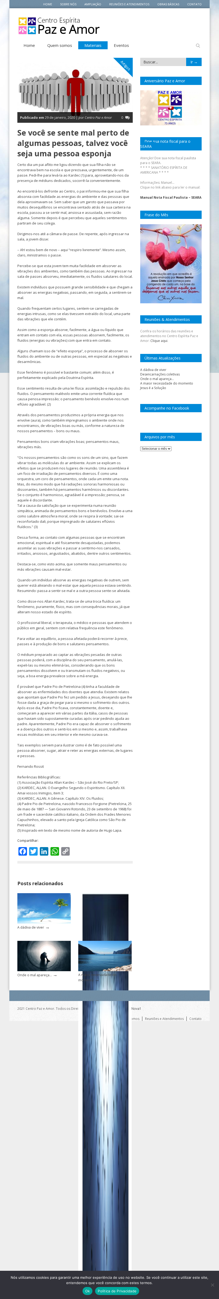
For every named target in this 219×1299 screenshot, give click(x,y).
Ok (87, 1291)
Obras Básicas (168, 4)
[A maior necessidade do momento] (105, 970)
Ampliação (92, 4)
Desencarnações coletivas (160, 374)
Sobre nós (68, 4)
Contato (194, 4)
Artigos (126, 65)
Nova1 (136, 1008)
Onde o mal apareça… (34, 975)
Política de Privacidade (117, 1291)
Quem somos (59, 45)
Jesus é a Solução (153, 388)
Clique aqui (158, 340)
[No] (212, 1285)
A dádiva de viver (30, 927)
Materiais (92, 45)
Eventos (121, 45)
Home (47, 4)
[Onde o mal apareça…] (44, 970)
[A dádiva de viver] (44, 922)
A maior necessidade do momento (166, 383)
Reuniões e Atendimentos (129, 4)
